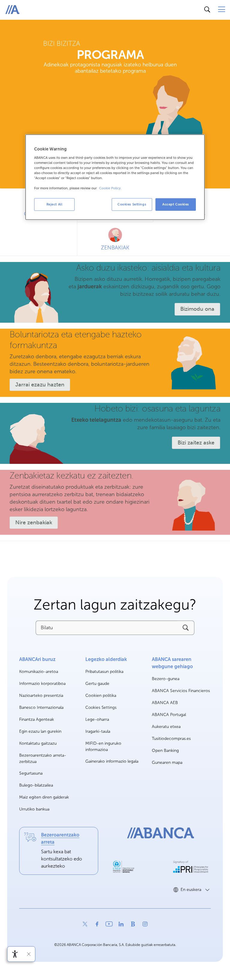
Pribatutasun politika (104, 671)
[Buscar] (207, 10)
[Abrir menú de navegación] (222, 10)
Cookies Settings (100, 707)
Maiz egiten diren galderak (44, 797)
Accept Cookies (175, 204)
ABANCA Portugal (169, 715)
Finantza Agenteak (36, 719)
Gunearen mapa (167, 762)
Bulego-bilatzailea (36, 785)
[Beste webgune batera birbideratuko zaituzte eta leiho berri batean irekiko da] (123, 867)
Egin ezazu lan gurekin (40, 732)
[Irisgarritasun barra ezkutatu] (29, 954)
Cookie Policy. (110, 188)
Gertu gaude (97, 683)
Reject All (54, 204)
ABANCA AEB (165, 703)
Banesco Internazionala (41, 708)
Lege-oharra (97, 719)
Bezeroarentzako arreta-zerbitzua (42, 758)
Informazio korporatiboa (42, 684)
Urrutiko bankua (34, 809)
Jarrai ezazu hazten (39, 385)
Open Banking (165, 751)
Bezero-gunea (165, 679)
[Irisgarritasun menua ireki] (15, 954)
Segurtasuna (31, 773)
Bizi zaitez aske (196, 443)
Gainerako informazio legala (111, 761)
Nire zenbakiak (33, 522)
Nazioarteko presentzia (41, 695)
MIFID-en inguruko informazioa (103, 746)
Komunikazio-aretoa (38, 672)
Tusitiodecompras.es (171, 739)
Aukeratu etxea (166, 727)
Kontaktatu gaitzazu (38, 743)
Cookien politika (100, 695)
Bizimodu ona (197, 309)
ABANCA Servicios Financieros (181, 691)
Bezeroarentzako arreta (60, 838)
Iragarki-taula (97, 731)
